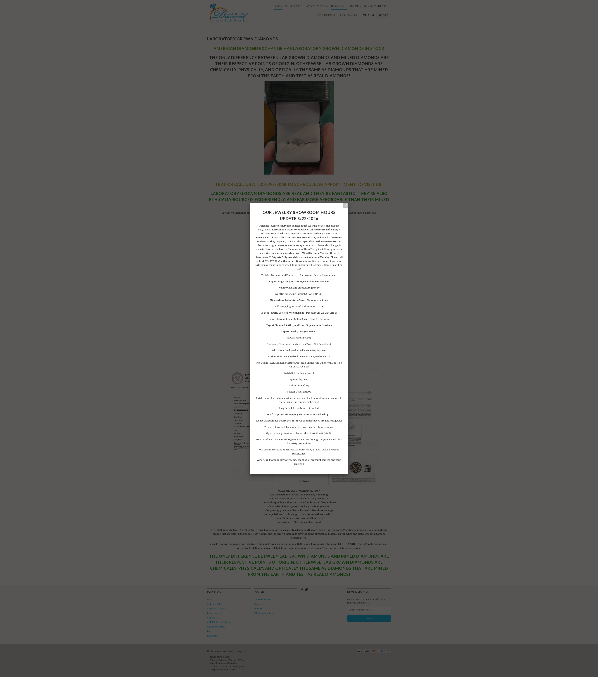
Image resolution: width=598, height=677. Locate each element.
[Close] (345, 205)
